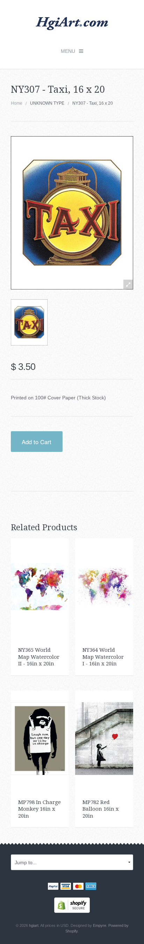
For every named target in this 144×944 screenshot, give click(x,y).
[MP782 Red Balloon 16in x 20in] (104, 738)
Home (16, 103)
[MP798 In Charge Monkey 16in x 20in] (40, 738)
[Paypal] (53, 887)
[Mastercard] (78, 887)
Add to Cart (36, 442)
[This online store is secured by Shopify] (72, 905)
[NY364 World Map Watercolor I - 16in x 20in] (104, 586)
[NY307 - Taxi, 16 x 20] (29, 322)
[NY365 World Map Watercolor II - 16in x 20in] (40, 586)
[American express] (90, 887)
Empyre (99, 925)
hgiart (33, 925)
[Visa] (65, 887)
